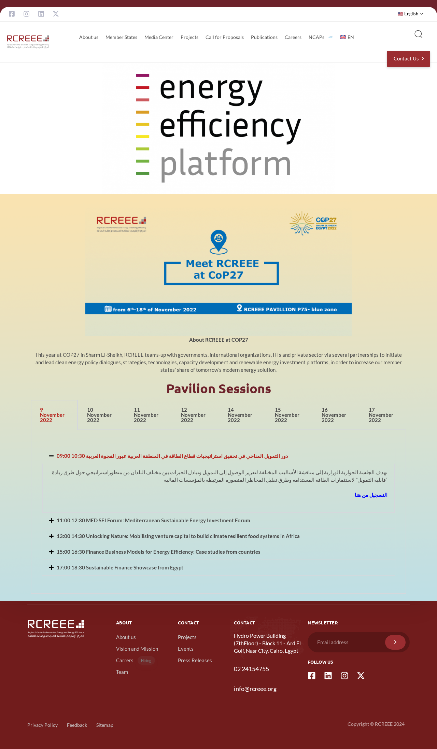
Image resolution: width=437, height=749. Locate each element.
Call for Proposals (225, 37)
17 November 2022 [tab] (381, 415)
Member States (121, 37)
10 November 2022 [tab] (99, 415)
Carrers (134, 660)
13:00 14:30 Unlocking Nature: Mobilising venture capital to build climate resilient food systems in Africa (178, 536)
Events (186, 649)
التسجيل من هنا (371, 495)
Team (122, 672)
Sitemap (104, 725)
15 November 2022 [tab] (287, 415)
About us (88, 37)
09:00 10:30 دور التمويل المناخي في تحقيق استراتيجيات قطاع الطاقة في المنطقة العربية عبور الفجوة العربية (172, 456)
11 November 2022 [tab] (146, 415)
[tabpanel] (218, 512)
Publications (264, 37)
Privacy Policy (42, 725)
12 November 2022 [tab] (193, 415)
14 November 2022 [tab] (240, 415)
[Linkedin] (41, 14)
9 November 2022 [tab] (52, 415)
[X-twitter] (56, 14)
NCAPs (316, 37)
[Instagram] (26, 14)
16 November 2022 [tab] (334, 415)
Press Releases (195, 660)
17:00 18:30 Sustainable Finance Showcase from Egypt (120, 567)
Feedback (77, 725)
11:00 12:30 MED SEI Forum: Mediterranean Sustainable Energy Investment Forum (153, 520)
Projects (189, 37)
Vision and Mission (137, 649)
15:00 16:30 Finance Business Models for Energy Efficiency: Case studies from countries (158, 552)
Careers (293, 37)
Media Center (158, 37)
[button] (411, 14)
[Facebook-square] (12, 14)
